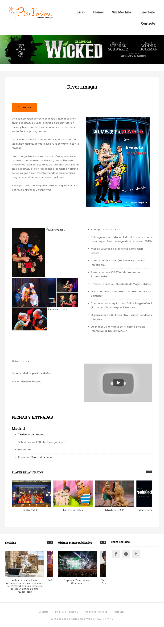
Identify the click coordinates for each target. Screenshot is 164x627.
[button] (150, 472)
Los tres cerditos (73, 509)
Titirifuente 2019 (114, 509)
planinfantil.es (30, 12)
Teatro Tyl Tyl (31, 509)
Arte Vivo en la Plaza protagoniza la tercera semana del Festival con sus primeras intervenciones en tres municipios (24, 585)
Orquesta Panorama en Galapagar (77, 581)
